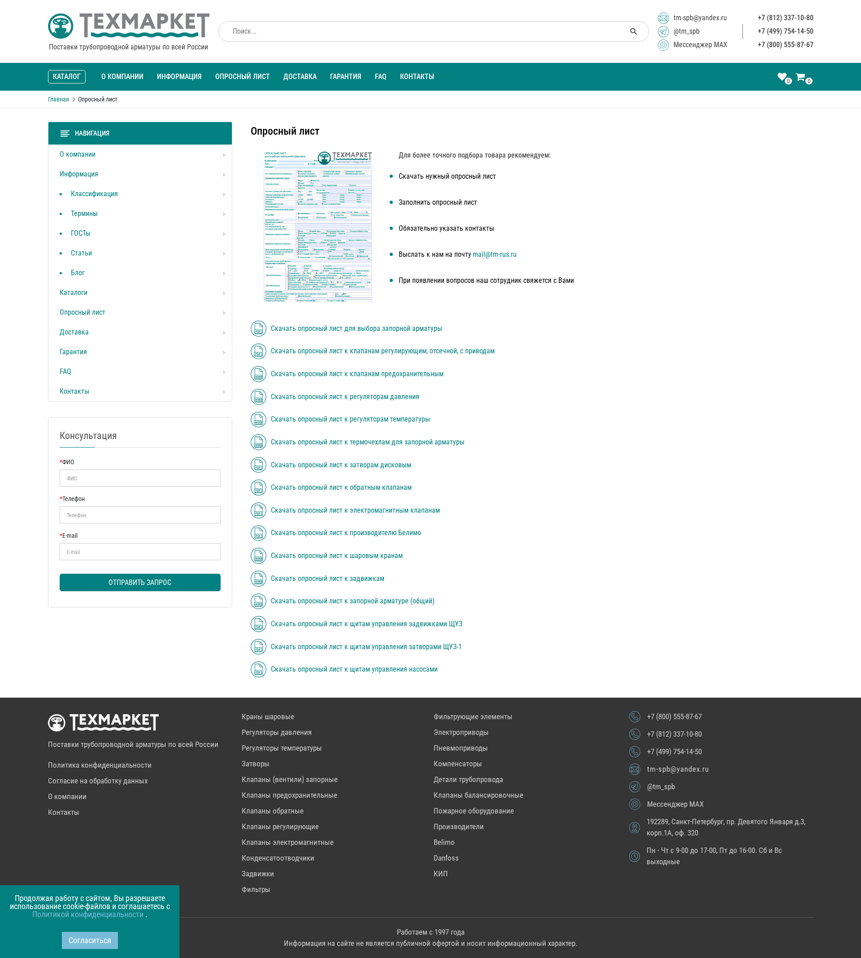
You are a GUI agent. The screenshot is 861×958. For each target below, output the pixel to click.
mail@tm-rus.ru (495, 254)
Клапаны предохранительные (289, 795)
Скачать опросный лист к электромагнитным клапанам (355, 510)
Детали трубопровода (468, 779)
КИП (441, 873)
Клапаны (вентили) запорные (290, 779)
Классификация (94, 193)
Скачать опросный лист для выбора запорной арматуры (356, 328)
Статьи (81, 253)
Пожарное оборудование (474, 810)
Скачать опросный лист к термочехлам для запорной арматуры (368, 442)
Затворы (256, 763)
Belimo (444, 842)
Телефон (72, 499)
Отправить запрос (140, 582)
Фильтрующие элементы (473, 716)
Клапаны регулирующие (280, 826)
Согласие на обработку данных (98, 780)
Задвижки (258, 873)
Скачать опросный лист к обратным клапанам (341, 487)
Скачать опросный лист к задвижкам (327, 578)
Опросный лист (242, 76)
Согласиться (90, 940)
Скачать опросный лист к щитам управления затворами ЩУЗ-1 (366, 646)
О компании (122, 76)
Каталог (67, 76)
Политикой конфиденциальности (88, 914)
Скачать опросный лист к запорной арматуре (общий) (353, 601)
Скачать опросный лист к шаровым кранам (337, 555)
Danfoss (446, 857)
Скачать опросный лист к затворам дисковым (341, 465)
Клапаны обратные (273, 810)
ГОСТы (81, 233)
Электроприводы (461, 732)
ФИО (67, 462)
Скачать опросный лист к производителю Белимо (346, 532)
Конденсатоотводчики (278, 857)
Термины (84, 213)
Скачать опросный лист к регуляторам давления (345, 396)
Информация (179, 76)
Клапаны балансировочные (478, 795)
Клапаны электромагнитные (288, 842)
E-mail (69, 535)
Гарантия (345, 76)
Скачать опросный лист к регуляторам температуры (350, 419)
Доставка (300, 76)
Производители (459, 826)
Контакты (417, 76)
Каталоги (73, 292)
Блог (78, 272)
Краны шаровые (268, 716)
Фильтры (256, 889)
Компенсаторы (458, 763)
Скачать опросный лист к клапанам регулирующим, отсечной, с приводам (383, 351)
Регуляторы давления (277, 732)
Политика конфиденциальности (100, 764)
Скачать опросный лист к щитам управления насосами (354, 669)
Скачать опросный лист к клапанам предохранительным (357, 374)
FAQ (381, 76)
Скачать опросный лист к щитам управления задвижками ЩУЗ (366, 624)
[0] (782, 77)
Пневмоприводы (461, 747)
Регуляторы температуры (282, 747)
